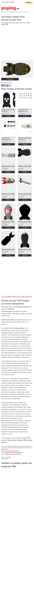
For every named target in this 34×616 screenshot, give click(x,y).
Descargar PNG (10, 79)
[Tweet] (10, 85)
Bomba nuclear (15, 451)
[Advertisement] (17, 44)
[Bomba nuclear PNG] (8, 155)
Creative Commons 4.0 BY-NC (13, 454)
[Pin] (7, 85)
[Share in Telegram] (5, 85)
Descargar (8, 116)
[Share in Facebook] (2, 85)
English (12, 2)
